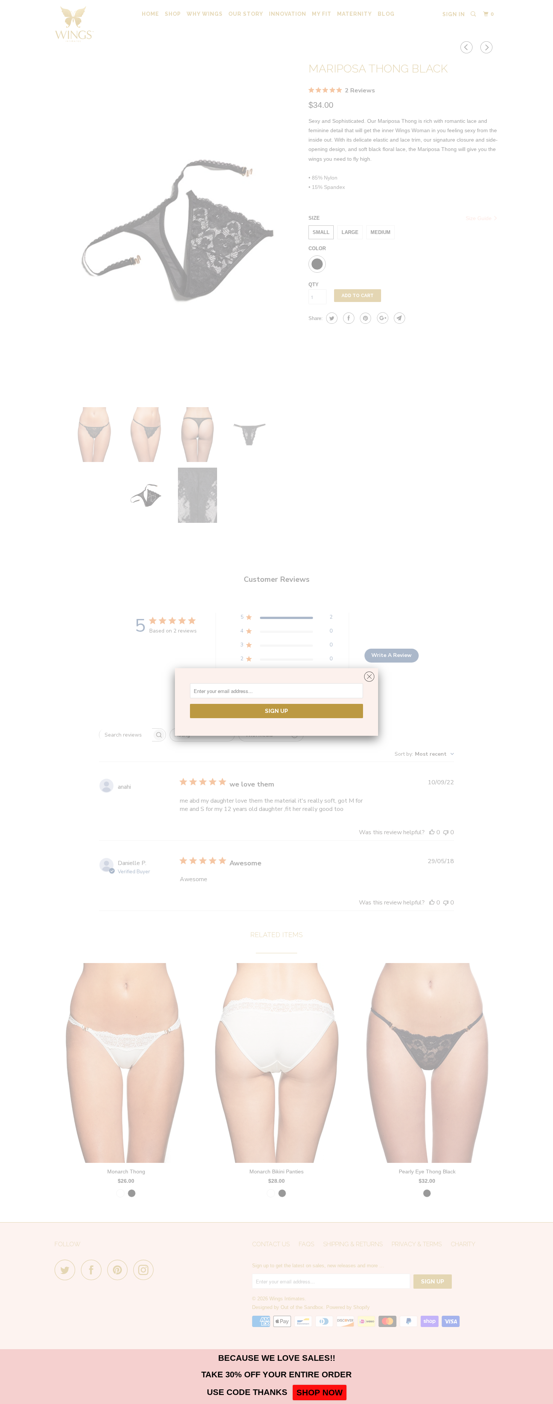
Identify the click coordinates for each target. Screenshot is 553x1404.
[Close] (369, 674)
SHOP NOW (319, 1392)
